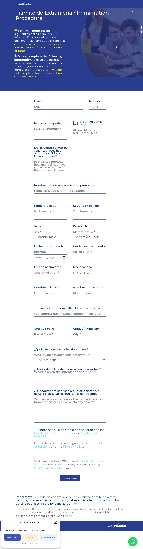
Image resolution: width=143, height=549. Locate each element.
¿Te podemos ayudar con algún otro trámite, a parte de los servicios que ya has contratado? (68, 396)
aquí (75, 503)
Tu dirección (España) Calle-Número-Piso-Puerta (68, 311)
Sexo (37, 229)
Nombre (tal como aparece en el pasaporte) (65, 188)
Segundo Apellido (86, 208)
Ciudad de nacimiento (89, 249)
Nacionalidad (82, 270)
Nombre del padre (47, 290)
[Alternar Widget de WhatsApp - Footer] (132, 541)
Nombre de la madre (88, 290)
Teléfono (95, 104)
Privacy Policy (73, 446)
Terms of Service (58, 468)
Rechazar (30, 537)
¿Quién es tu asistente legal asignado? (61, 352)
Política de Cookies (21, 544)
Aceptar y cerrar (12, 537)
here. (68, 515)
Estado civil (83, 229)
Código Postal (44, 331)
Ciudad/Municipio (86, 331)
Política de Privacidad (38, 544)
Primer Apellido (45, 208)
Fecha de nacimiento (49, 249)
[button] (55, 522)
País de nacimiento (47, 270)
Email (38, 104)
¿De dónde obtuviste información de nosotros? (67, 371)
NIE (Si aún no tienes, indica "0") (89, 127)
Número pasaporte (47, 126)
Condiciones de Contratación (55, 433)
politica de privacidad (84, 461)
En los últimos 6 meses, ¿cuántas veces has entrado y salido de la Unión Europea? (50, 159)
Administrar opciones (48, 537)
